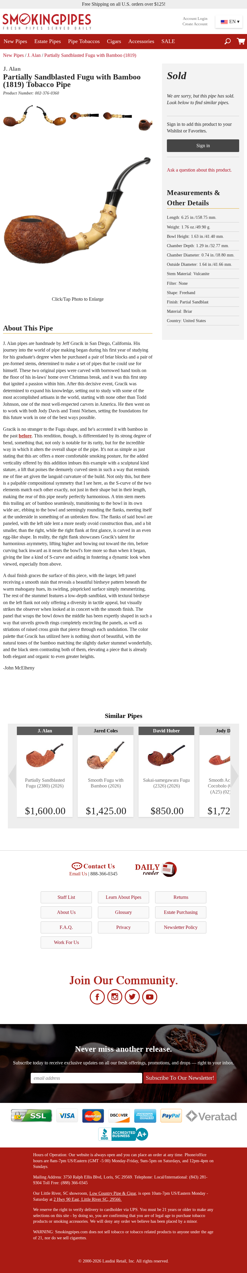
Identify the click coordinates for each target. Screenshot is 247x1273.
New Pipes (15, 41)
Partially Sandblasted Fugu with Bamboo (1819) (90, 55)
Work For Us (66, 942)
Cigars (114, 41)
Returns (181, 897)
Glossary (123, 912)
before (25, 435)
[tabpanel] (45, 772)
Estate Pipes (47, 41)
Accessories (141, 41)
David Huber (166, 730)
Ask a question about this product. (199, 169)
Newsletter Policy (181, 927)
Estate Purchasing (181, 912)
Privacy (123, 927)
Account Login (195, 19)
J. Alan (34, 55)
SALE (168, 41)
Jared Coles (106, 730)
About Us (66, 912)
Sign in (203, 145)
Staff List (66, 897)
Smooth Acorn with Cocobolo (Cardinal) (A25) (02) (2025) (227, 786)
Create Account (195, 24)
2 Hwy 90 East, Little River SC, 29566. (88, 1199)
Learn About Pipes (123, 897)
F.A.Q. (66, 927)
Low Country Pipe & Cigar (112, 1193)
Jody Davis (227, 730)
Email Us (78, 873)
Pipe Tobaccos (84, 41)
